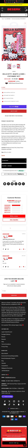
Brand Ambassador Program (8, 358)
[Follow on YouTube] (5, 404)
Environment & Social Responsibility (9, 355)
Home (3, 18)
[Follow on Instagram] (14, 401)
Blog (2, 360)
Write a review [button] (14, 216)
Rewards (3, 339)
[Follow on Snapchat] (19, 404)
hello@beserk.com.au (10, 377)
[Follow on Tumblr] (23, 404)
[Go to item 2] (14, 66)
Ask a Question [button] (14, 220)
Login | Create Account (6, 331)
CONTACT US (4, 374)
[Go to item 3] (19, 66)
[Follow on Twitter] (9, 401)
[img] (6, 234)
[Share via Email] (19, 183)
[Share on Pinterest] (12, 183)
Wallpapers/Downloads (6, 368)
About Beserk (4, 353)
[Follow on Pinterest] (23, 401)
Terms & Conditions (6, 344)
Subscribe (14, 295)
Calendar (3, 363)
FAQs (2, 341)
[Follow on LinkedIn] (14, 404)
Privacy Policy (4, 346)
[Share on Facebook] (4, 183)
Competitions (4, 365)
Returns (3, 336)
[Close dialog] (25, 428)
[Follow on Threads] (19, 401)
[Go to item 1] (9, 66)
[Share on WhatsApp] (15, 183)
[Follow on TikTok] (9, 404)
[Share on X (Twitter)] (8, 183)
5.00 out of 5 (18, 200)
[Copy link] (23, 183)
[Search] (26, 15)
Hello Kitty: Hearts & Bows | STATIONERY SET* (19, 18)
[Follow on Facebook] (5, 401)
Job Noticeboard (5, 370)
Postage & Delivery (5, 334)
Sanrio (14, 71)
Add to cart (14, 111)
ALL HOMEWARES (7, 18)
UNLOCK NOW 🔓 (14, 442)
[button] (11, 81)
